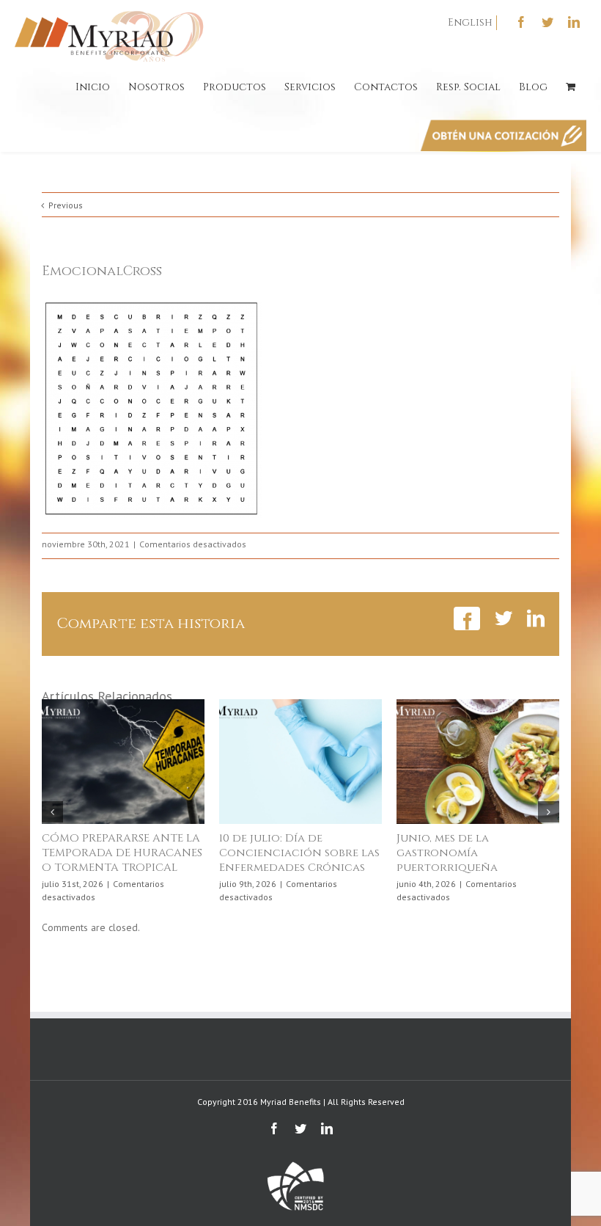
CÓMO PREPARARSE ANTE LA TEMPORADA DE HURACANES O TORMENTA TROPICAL (122, 853)
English (470, 22)
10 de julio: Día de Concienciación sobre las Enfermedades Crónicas (299, 853)
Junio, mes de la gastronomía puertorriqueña (447, 853)
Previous (65, 205)
